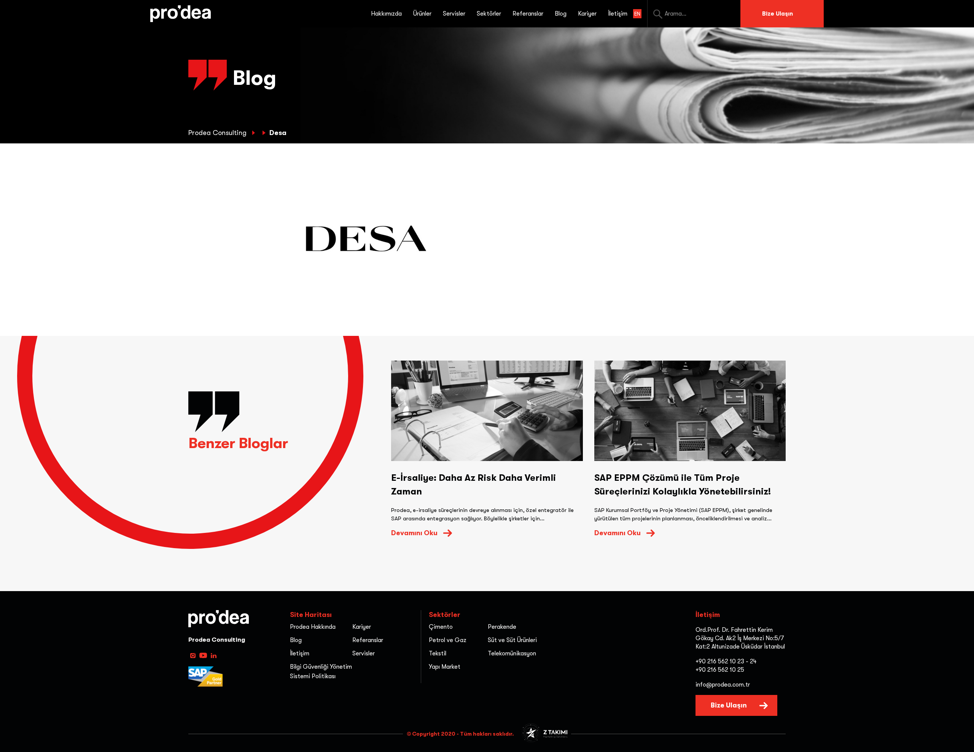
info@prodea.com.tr (722, 684)
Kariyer (587, 13)
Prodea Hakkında (313, 626)
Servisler (363, 653)
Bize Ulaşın (777, 13)
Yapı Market (444, 666)
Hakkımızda (386, 13)
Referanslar (527, 13)
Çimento (441, 626)
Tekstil (437, 653)
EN (637, 14)
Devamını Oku (414, 533)
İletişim (617, 13)
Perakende (502, 626)
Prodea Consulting (218, 133)
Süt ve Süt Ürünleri (512, 640)
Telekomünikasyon (512, 653)
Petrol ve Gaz (447, 640)
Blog (561, 13)
